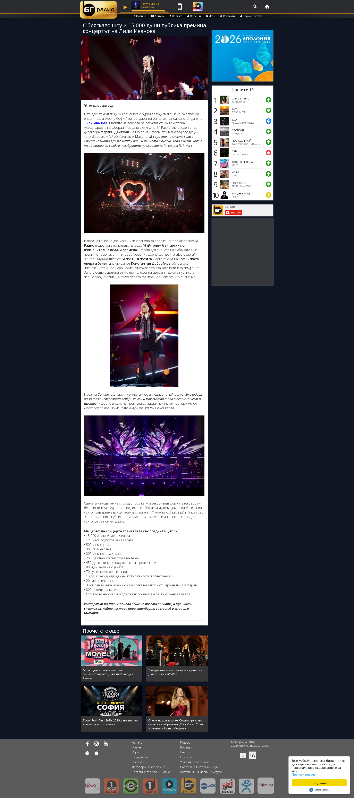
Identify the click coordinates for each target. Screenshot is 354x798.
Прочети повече (303, 774)
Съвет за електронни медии (200, 767)
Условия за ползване (195, 762)
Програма (139, 762)
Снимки (160, 16)
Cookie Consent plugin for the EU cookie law (319, 790)
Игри (212, 16)
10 (214, 195)
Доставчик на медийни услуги (201, 772)
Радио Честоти (252, 16)
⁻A (243, 756)
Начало (137, 742)
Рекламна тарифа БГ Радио (151, 772)
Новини (141, 16)
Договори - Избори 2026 (149, 767)
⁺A (252, 755)
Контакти (229, 16)
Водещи (195, 16)
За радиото (140, 757)
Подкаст (177, 16)
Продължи (319, 782)
